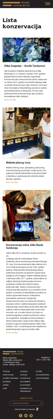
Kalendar (7, 381)
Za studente (25, 381)
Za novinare (25, 385)
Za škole (23, 375)
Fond (5, 388)
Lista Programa (42, 378)
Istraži (6, 385)
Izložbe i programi (10, 378)
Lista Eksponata (42, 375)
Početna (6, 371)
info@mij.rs (45, 357)
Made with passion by (25, 409)
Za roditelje (25, 378)
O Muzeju (24, 371)
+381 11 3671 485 (43, 360)
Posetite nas (8, 375)
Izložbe (39, 371)
